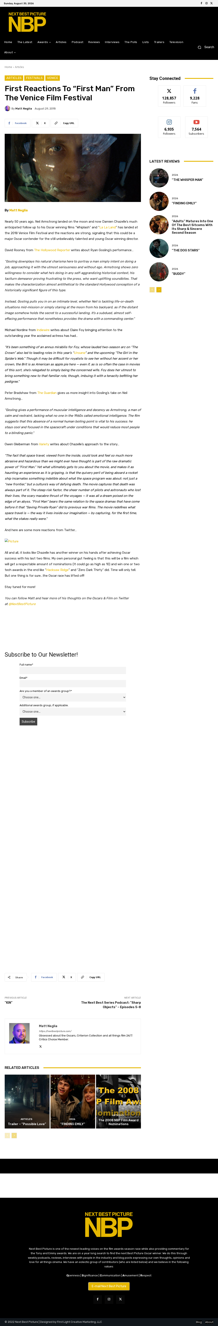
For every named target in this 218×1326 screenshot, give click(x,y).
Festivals (34, 78)
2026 (72, 1119)
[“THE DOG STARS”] (159, 248)
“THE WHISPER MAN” (187, 180)
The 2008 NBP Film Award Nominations (118, 1122)
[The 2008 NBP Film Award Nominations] (118, 1102)
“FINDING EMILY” (72, 1124)
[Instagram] (206, 3)
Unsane (79, 353)
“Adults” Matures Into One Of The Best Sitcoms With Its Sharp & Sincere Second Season (192, 227)
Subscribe (196, 119)
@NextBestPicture (22, 604)
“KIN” (9, 1003)
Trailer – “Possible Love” (27, 1124)
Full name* (26, 664)
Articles (19, 67)
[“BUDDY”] (159, 271)
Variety (44, 444)
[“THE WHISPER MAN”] (159, 177)
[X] (211, 3)
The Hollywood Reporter (52, 250)
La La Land (107, 227)
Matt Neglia (23, 108)
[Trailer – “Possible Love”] (27, 1102)
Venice (52, 78)
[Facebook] (201, 3)
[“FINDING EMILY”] (72, 1102)
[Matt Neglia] (8, 108)
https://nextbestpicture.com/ (55, 1031)
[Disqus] (73, 789)
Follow (169, 88)
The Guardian (47, 393)
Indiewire (43, 330)
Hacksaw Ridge (57, 570)
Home (8, 67)
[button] (204, 47)
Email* (23, 677)
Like (194, 88)
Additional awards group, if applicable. (44, 705)
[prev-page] (7, 1135)
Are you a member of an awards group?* (46, 691)
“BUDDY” (178, 274)
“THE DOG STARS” (186, 250)
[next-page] (14, 1135)
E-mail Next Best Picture (109, 1286)
